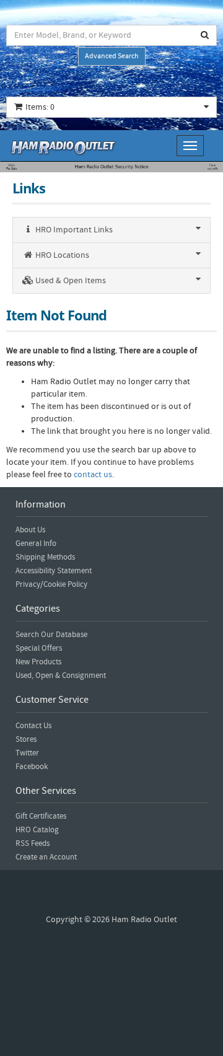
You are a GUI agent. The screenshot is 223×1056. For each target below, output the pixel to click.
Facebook (31, 767)
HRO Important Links (73, 229)
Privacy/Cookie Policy (51, 584)
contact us (93, 474)
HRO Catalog (37, 830)
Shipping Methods (45, 557)
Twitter (27, 753)
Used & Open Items (69, 280)
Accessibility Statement (53, 571)
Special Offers (38, 648)
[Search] (205, 35)
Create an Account (46, 857)
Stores (26, 739)
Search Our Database (51, 635)
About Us (30, 530)
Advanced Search (112, 56)
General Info (35, 543)
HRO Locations (61, 255)
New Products (38, 662)
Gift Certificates (40, 816)
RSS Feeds (32, 843)
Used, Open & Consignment (60, 675)
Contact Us (33, 726)
